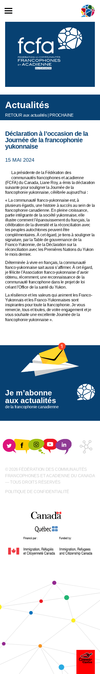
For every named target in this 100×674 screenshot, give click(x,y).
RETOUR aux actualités (26, 115)
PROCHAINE (61, 115)
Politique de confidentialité (37, 491)
